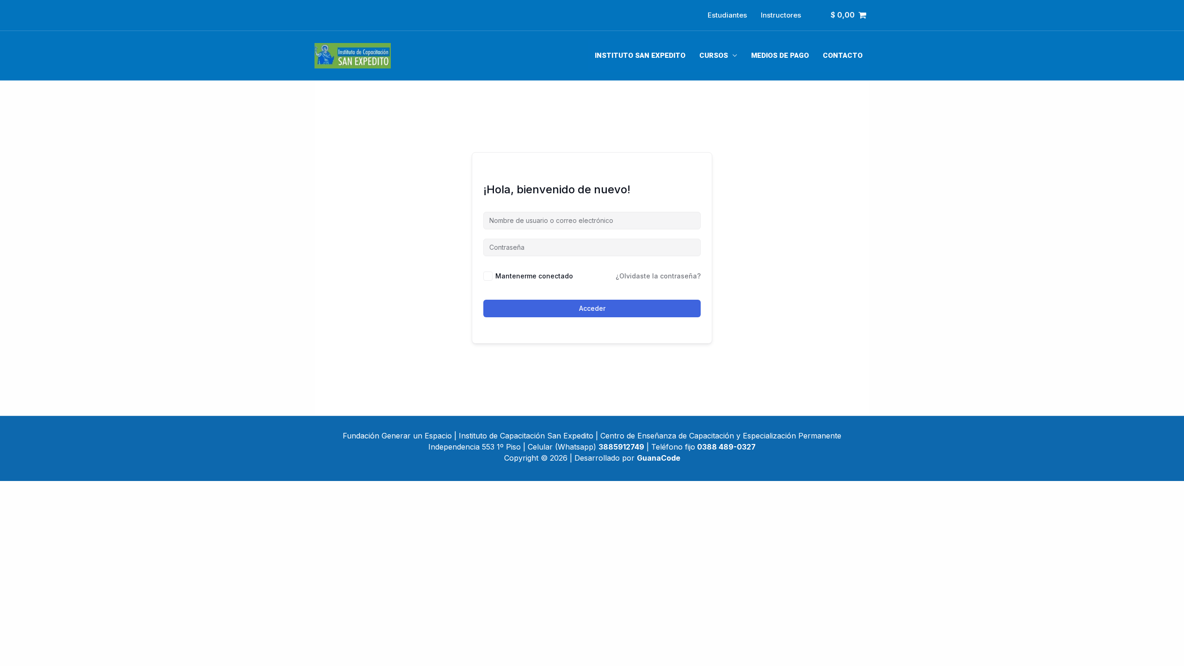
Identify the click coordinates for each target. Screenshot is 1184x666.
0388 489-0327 (726, 446)
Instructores (781, 15)
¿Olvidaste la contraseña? (658, 276)
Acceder (592, 308)
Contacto (843, 55)
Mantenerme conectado (534, 276)
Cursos (713, 55)
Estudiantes (727, 15)
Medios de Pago (780, 55)
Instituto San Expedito (640, 55)
